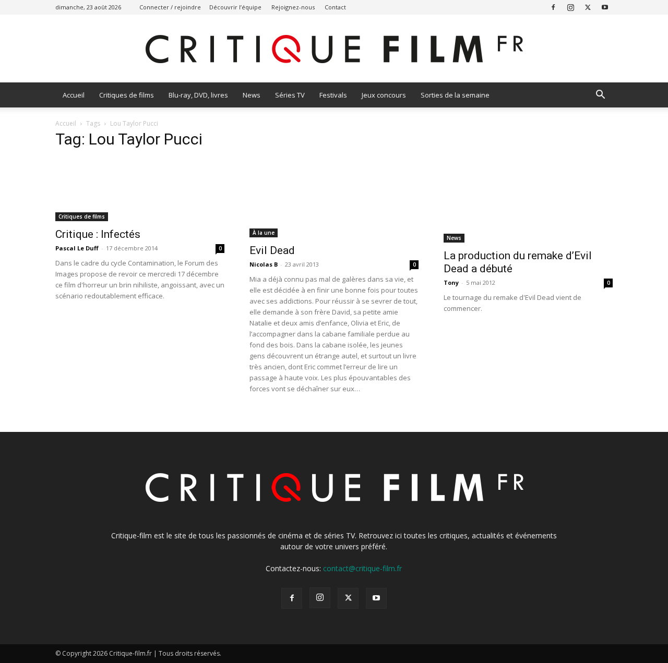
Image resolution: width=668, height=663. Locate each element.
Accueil (74, 95)
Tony (451, 282)
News (251, 95)
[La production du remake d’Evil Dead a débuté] (528, 201)
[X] (587, 7)
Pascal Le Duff (77, 248)
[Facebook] (553, 7)
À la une (264, 232)
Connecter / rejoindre (170, 7)
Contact (335, 7)
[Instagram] (570, 7)
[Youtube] (605, 7)
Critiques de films (126, 95)
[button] (600, 96)
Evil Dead (272, 250)
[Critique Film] (334, 49)
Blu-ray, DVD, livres (198, 95)
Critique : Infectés (97, 234)
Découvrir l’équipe (235, 7)
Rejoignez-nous (293, 7)
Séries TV (290, 95)
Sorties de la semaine (455, 95)
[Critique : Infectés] (139, 190)
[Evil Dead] (334, 198)
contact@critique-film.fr (362, 568)
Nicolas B (263, 264)
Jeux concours (384, 95)
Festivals (333, 95)
